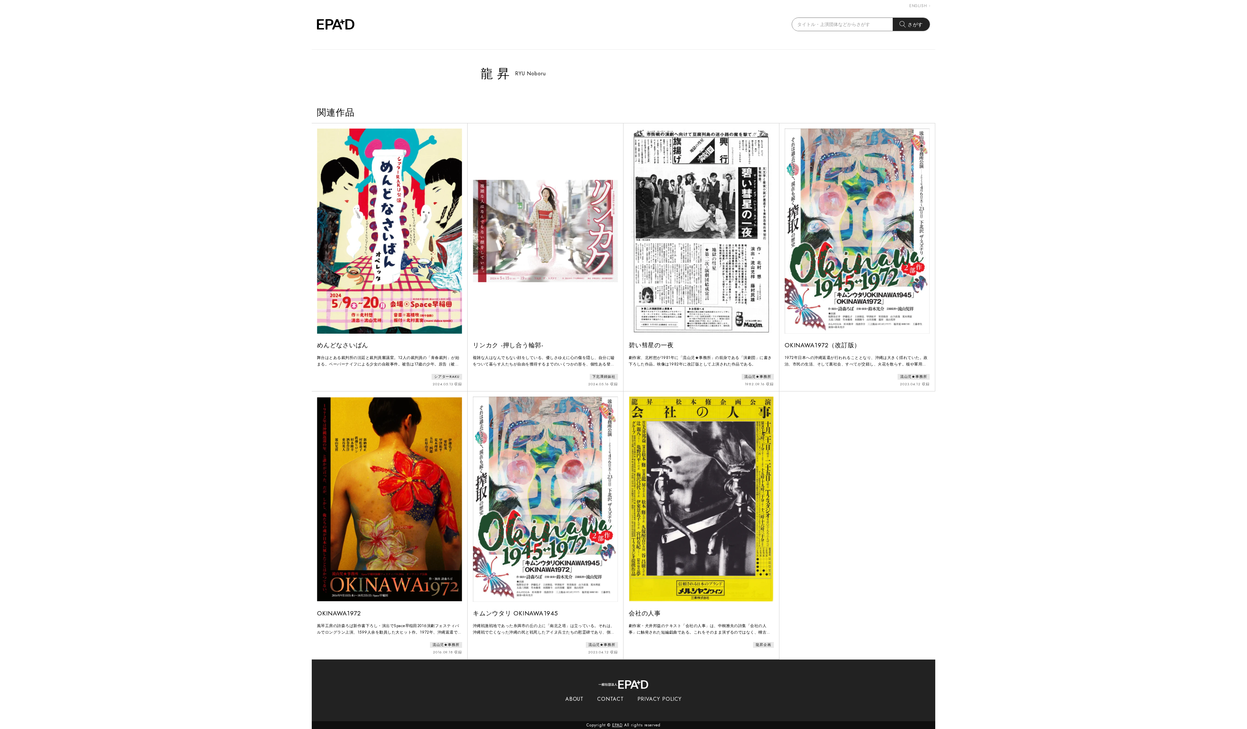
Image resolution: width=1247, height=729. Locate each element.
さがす (915, 24)
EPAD (617, 725)
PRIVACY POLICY (659, 699)
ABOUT (574, 699)
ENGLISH (918, 6)
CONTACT (610, 699)
